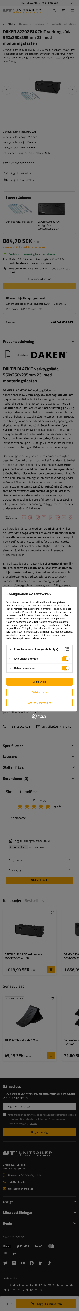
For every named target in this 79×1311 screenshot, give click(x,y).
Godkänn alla (39, 682)
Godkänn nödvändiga (39, 703)
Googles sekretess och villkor (22, 622)
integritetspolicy (54, 615)
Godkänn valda (40, 692)
